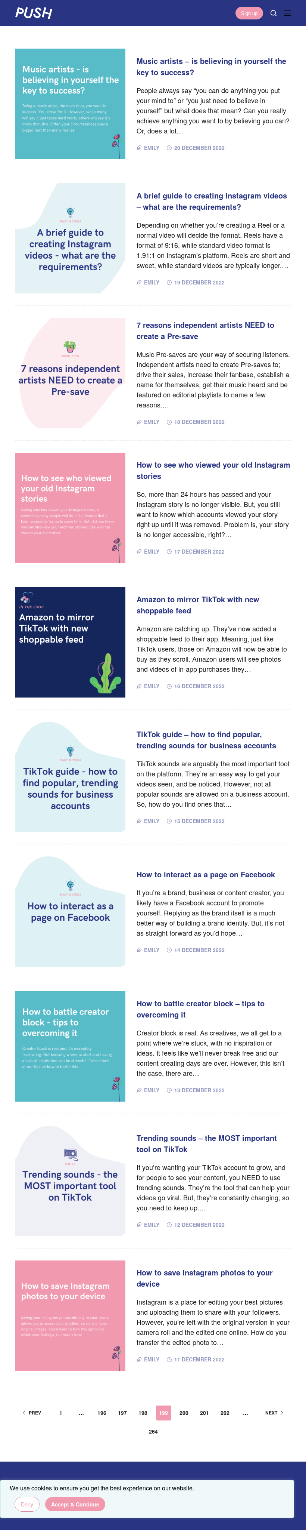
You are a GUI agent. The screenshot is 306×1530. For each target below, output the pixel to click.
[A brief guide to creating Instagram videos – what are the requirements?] (70, 238)
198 (142, 1412)
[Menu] (287, 13)
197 (122, 1412)
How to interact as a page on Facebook (206, 874)
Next (271, 1412)
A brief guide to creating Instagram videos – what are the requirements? (212, 201)
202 (225, 1412)
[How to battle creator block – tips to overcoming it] (70, 1046)
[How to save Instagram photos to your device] (70, 1315)
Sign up (249, 12)
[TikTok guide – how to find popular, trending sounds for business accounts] (70, 777)
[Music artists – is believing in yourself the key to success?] (70, 104)
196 (101, 1412)
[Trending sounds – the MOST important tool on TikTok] (70, 1181)
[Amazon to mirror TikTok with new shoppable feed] (70, 642)
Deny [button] (27, 1504)
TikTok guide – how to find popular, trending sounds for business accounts (206, 740)
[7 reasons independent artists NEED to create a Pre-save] (70, 373)
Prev (35, 1412)
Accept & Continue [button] (75, 1504)
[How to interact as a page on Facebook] (70, 911)
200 (183, 1412)
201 (204, 1412)
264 (153, 1431)
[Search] (274, 13)
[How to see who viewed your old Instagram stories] (70, 508)
